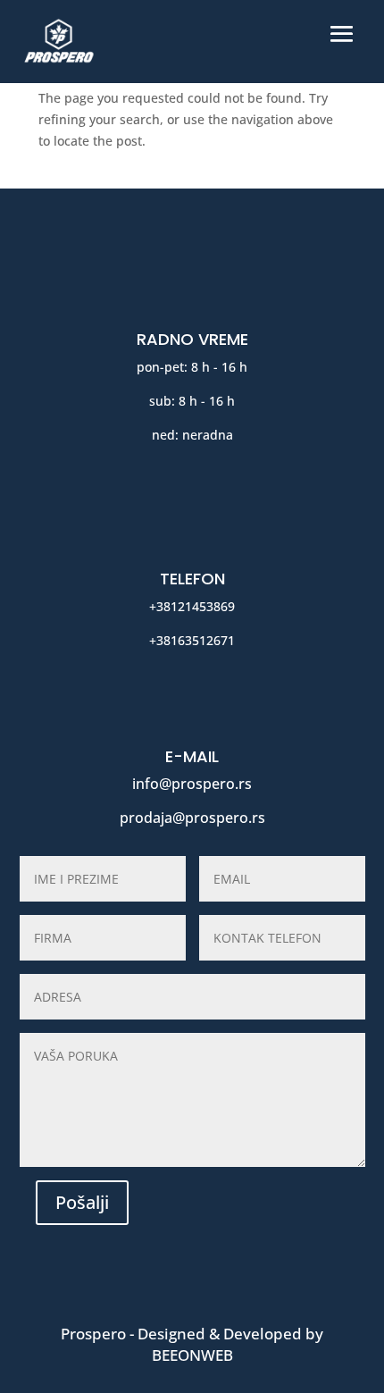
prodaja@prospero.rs (192, 817)
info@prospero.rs (192, 783)
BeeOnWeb (192, 1355)
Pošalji (82, 1202)
